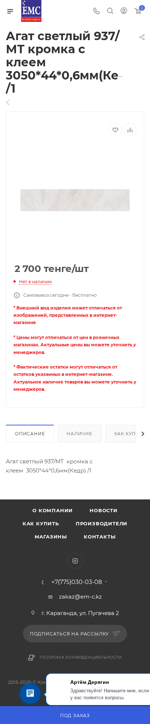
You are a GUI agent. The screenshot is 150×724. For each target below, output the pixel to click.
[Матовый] (12, 102)
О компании (52, 510)
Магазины (51, 537)
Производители (101, 523)
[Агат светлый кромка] (75, 200)
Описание (30, 433)
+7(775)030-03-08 (76, 582)
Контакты (99, 537)
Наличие (79, 433)
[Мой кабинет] (124, 11)
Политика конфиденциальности (81, 657)
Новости (104, 510)
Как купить (41, 523)
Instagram (75, 561)
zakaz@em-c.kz (80, 596)
